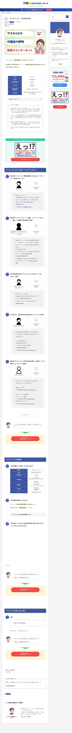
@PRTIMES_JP (19, 204)
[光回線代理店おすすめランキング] (36, 3)
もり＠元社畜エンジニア (12, 717)
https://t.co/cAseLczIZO (26, 298)
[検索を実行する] (67, 16)
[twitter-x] (27, 717)
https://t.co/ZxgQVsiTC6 (28, 202)
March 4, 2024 (32, 350)
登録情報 (36, 489)
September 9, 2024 (19, 303)
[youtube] (29, 717)
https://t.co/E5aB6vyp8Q (30, 389)
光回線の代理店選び (10, 685)
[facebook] (24, 717)
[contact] (61, 64)
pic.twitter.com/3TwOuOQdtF (21, 255)
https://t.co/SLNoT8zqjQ (27, 253)
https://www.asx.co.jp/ (36, 492)
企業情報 (8, 693)
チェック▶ (48, 9)
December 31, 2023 (31, 403)
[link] (22, 717)
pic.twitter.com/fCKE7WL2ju (21, 347)
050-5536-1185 (22, 622)
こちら (21, 630)
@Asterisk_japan (30, 398)
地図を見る (36, 481)
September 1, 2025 (27, 206)
